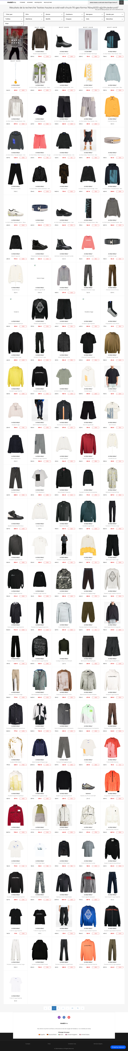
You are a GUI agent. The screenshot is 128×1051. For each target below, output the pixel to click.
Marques (38, 2)
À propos (28, 1043)
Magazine (48, 2)
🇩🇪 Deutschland (51, 1034)
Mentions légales (98, 1043)
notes (88, 1028)
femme (22, 2)
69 (72, 1008)
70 (77, 1008)
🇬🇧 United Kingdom (71, 1034)
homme (30, 2)
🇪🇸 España (42, 1034)
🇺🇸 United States (84, 1034)
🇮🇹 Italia (60, 1034)
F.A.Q (49, 1043)
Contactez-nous (72, 1043)
